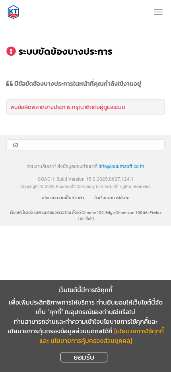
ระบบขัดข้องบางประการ (65, 51)
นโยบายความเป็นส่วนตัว (63, 197)
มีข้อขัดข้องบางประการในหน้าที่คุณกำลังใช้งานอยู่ (77, 84)
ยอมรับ (84, 357)
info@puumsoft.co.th (121, 166)
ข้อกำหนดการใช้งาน (112, 197)
